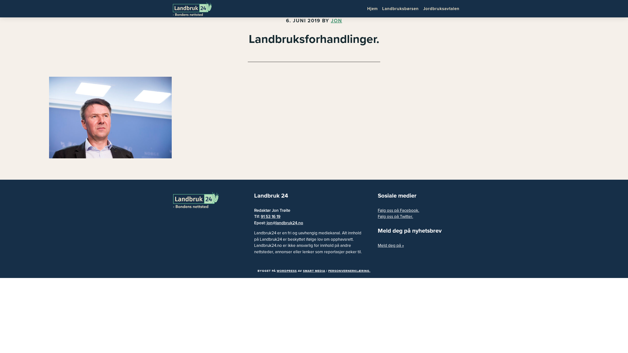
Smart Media (314, 271)
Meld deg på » (391, 245)
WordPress (287, 271)
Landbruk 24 (196, 8)
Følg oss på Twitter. (395, 216)
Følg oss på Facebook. (398, 210)
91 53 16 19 (270, 216)
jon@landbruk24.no (285, 223)
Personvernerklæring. (349, 271)
